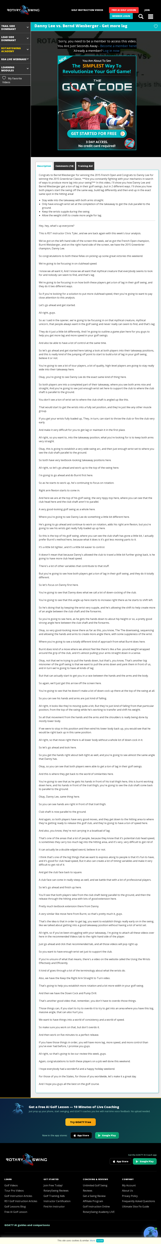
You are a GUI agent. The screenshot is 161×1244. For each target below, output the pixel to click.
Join (147, 10)
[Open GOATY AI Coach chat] (151, 1234)
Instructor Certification (57, 1201)
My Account (129, 1185)
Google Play (109, 1135)
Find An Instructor (54, 1206)
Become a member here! (118, 46)
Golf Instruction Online (96, 1206)
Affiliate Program (93, 1201)
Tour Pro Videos (14, 1190)
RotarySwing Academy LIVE (99, 1212)
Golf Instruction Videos (87, 10)
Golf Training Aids (54, 1196)
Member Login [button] (121, 15)
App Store (83, 1135)
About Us (127, 1190)
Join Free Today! (53, 1185)
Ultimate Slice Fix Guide (135, 1206)
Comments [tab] (64, 165)
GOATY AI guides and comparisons (27, 1225)
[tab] (44, 166)
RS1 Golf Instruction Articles (20, 1201)
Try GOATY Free (80, 1122)
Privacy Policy (130, 1196)
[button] (150, 16)
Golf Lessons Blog (15, 1206)
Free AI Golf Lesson (124, 10)
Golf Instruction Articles (18, 1196)
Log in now (111, 51)
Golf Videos (11, 1185)
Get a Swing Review (94, 1196)
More (92, 1240)
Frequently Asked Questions (138, 1201)
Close (100, 1240)
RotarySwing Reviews (56, 1190)
